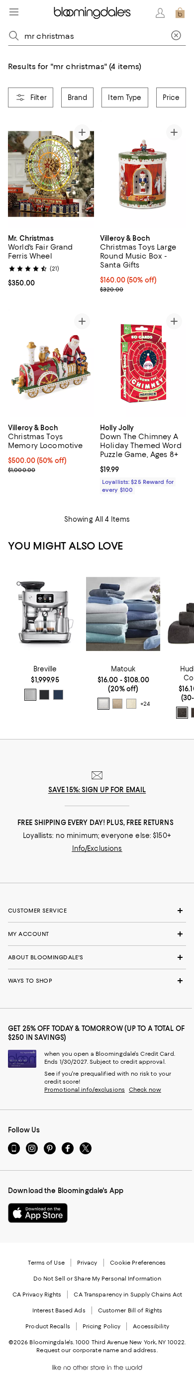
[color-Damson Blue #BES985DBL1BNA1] (58, 695)
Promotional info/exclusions (84, 1089)
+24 (145, 703)
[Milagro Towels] (123, 614)
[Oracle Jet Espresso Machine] (45, 614)
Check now (145, 1089)
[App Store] (38, 1213)
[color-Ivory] (131, 704)
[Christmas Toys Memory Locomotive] (51, 363)
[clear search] (176, 35)
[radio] (30, 694)
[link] (51, 260)
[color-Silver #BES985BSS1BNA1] (30, 695)
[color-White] (103, 704)
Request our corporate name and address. (96, 1350)
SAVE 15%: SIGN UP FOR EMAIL (97, 790)
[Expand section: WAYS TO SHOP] (97, 980)
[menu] (14, 12)
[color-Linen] (117, 704)
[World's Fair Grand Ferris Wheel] (51, 174)
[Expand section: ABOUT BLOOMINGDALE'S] (97, 957)
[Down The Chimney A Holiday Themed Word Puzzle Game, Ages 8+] (143, 363)
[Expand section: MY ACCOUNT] (97, 934)
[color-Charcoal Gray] (182, 713)
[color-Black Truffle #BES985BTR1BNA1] (44, 695)
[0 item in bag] (180, 13)
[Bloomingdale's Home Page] (92, 13)
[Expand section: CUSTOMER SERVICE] (97, 910)
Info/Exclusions (97, 848)
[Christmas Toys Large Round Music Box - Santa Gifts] (143, 174)
